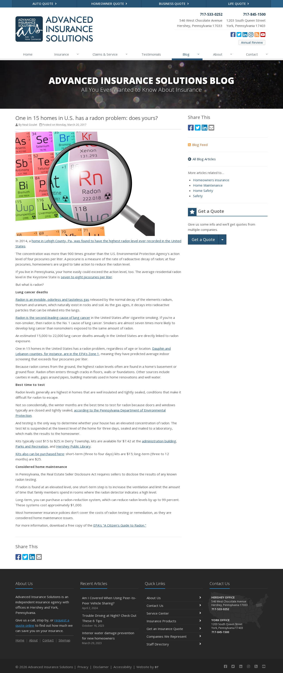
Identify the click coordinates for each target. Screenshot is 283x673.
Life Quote (237, 4)
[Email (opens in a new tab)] (39, 556)
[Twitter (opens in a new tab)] (239, 34)
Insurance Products (161, 621)
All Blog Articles (204, 159)
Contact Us (155, 605)
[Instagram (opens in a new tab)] (251, 34)
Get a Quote (203, 239)
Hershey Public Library (73, 446)
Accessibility (122, 667)
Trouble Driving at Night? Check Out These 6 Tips (109, 620)
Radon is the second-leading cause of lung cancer (52, 317)
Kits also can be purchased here (39, 454)
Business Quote (172, 4)
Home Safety (203, 190)
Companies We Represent (167, 636)
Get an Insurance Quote (165, 628)
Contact (257, 54)
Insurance (66, 54)
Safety (198, 196)
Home (28, 54)
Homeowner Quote (108, 4)
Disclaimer (101, 667)
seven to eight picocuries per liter (86, 277)
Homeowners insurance (211, 180)
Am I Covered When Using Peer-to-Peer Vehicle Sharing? (109, 603)
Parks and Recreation (31, 446)
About (222, 54)
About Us (154, 598)
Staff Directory (158, 644)
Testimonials (151, 54)
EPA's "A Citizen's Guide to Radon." (119, 525)
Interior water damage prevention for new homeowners (108, 638)
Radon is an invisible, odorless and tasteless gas (52, 299)
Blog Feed (200, 144)
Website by (147, 667)
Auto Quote (43, 4)
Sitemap (64, 640)
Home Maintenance (208, 185)
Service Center (158, 613)
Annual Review (252, 42)
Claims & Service (110, 54)
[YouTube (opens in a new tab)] (262, 34)
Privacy (82, 667)
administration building (159, 441)
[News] (256, 34)
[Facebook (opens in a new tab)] (233, 34)
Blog (191, 54)
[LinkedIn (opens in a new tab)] (245, 34)
